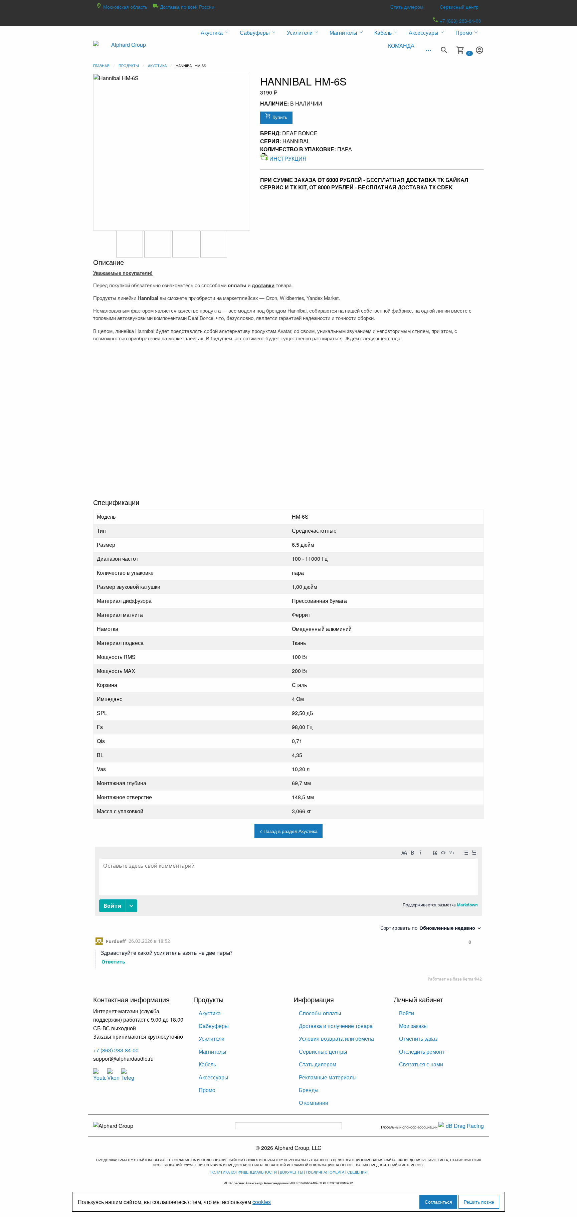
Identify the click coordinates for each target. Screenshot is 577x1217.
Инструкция (288, 158)
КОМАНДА (401, 45)
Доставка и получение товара (336, 1026)
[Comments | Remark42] (288, 915)
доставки (263, 285)
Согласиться (438, 1201)
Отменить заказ (418, 1038)
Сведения (357, 1172)
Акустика (157, 65)
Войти (406, 1013)
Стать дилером (406, 6)
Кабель (207, 1064)
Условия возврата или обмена (336, 1038)
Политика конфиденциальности (243, 1172)
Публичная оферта (325, 1172)
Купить (279, 116)
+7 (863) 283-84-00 (459, 20)
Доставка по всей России (186, 6)
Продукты (129, 65)
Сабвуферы (214, 1026)
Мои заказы (413, 1026)
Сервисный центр (459, 6)
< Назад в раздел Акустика (288, 830)
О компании (313, 1102)
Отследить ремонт (421, 1051)
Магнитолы (212, 1051)
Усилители (211, 1038)
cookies (261, 1202)
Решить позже (479, 1201)
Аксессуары (213, 1077)
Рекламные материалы (328, 1077)
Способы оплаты (320, 1013)
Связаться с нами (421, 1064)
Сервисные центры (323, 1051)
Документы (291, 1172)
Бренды (309, 1090)
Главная (101, 65)
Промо (207, 1090)
